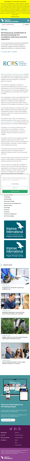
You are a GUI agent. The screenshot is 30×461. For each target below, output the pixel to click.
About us (17, 432)
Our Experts (3, 440)
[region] (15, 184)
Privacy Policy (18, 445)
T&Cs (16, 442)
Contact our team (19, 435)
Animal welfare (8, 195)
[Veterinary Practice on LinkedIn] (19, 429)
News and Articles (5, 437)
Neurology (7, 207)
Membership (4, 432)
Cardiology (7, 197)
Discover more (7, 420)
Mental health (8, 205)
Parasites (6, 211)
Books (16, 440)
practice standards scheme (8, 122)
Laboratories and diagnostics (12, 203)
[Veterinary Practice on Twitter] (10, 429)
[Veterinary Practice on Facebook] (15, 429)
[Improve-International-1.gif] (15, 230)
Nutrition (6, 209)
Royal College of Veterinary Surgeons (13, 74)
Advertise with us (19, 437)
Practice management (10, 214)
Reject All (15, 187)
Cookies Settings (15, 183)
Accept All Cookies (15, 191)
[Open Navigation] (28, 20)
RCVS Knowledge (9, 216)
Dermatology (7, 199)
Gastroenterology (9, 201)
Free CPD (3, 435)
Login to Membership (8, 24)
